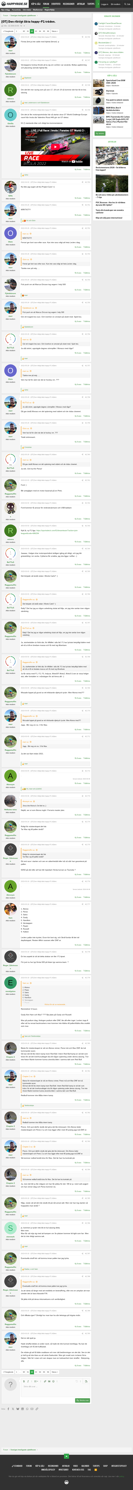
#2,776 (87, 881)
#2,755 (87, 303)
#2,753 (87, 254)
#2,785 (87, 1198)
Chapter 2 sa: (28, 1076)
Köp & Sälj (36, 3)
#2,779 (87, 978)
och (30, 220)
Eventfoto (55, 3)
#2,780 (87, 1043)
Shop (105, 1465)
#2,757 (87, 366)
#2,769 (87, 688)
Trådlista (86, 53)
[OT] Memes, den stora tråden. (111, 52)
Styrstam (110, 91)
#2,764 (87, 549)
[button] (24, 1381)
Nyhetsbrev (63, 1469)
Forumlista (16, 10)
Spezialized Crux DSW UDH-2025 (115, 81)
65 (44, 31)
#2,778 (87, 952)
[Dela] (82, 37)
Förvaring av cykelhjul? (107, 62)
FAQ (89, 1469)
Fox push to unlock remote (117, 100)
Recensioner (68, 3)
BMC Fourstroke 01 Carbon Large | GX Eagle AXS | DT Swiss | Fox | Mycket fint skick (118, 121)
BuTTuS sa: (27, 403)
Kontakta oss (78, 1469)
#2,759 (87, 423)
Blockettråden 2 (104, 43)
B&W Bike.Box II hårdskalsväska (113, 109)
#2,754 (87, 280)
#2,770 (87, 711)
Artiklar (81, 3)
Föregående (8, 31)
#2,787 (87, 1253)
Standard (18, 1465)
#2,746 (87, 37)
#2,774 (87, 822)
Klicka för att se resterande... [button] (56, 1004)
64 (40, 31)
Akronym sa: (27, 801)
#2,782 (87, 1113)
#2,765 (87, 571)
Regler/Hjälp (50, 10)
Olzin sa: (26, 259)
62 (32, 31)
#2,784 (87, 1170)
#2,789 (87, 1311)
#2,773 (87, 796)
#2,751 (87, 205)
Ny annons (100, 133)
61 (28, 31)
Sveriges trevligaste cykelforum (109, 29)
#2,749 (87, 110)
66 (48, 31)
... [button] (20, 31)
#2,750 (87, 182)
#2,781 (87, 1071)
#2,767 (87, 623)
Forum (46, 3)
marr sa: (26, 234)
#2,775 (87, 845)
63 (36, 31)
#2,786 (87, 1223)
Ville (5, 26)
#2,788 (87, 1276)
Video (75, 1465)
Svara (79, 53)
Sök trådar (27, 10)
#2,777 (87, 904)
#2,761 (87, 480)
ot (24, 26)
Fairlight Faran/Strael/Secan (110, 23)
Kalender (85, 1465)
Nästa (54, 31)
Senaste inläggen (112, 16)
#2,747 (87, 60)
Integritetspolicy (119, 1465)
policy (121, 1476)
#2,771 (87, 736)
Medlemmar (38, 10)
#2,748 (87, 85)
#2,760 (87, 454)
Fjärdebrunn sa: (28, 308)
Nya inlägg (5, 10)
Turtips (90, 3)
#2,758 (87, 397)
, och (36, 103)
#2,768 (87, 657)
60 (24, 31)
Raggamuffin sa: (29, 600)
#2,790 (87, 1333)
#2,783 (87, 1141)
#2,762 (87, 503)
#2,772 (87, 771)
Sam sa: (26, 983)
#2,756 (87, 334)
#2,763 (87, 526)
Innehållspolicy (48, 1469)
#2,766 (87, 594)
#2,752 (87, 228)
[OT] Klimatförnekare (107, 33)
